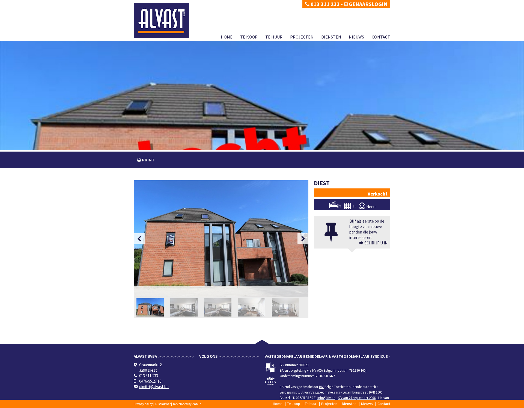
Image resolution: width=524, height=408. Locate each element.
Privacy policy (143, 404)
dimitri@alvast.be (154, 386)
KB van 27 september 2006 (357, 397)
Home (227, 37)
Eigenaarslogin (366, 4)
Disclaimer (163, 404)
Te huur (273, 37)
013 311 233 (324, 4)
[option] (221, 238)
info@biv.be (326, 397)
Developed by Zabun (187, 404)
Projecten (302, 37)
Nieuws (356, 37)
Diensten (331, 37)
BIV (321, 387)
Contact (381, 37)
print (147, 159)
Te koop (249, 37)
